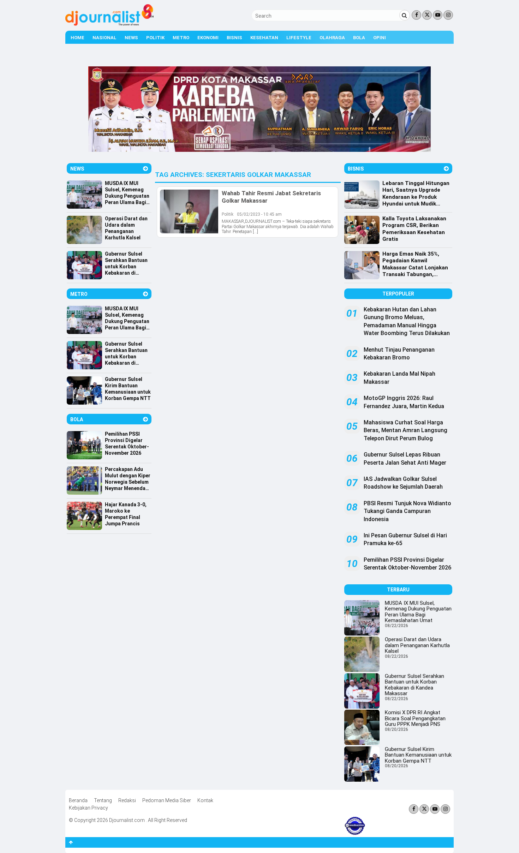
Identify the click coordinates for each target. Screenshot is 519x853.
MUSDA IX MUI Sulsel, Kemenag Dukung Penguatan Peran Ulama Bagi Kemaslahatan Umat (418, 612)
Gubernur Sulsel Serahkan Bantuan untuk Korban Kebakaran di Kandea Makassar (414, 685)
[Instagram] (448, 15)
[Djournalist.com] (109, 24)
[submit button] (404, 15)
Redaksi (127, 800)
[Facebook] (416, 15)
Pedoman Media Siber (166, 800)
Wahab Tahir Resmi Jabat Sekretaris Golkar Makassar (271, 197)
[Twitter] (427, 15)
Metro (181, 37)
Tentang (103, 800)
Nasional (105, 37)
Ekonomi (208, 37)
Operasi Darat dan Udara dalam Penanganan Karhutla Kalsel (417, 645)
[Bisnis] (446, 168)
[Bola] (145, 419)
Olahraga (332, 37)
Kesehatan (264, 37)
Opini (379, 37)
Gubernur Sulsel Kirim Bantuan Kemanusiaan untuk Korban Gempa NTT (418, 755)
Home (77, 37)
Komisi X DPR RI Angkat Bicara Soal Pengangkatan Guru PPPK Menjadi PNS (415, 718)
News (131, 37)
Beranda (78, 800)
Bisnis (234, 37)
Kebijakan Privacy (88, 808)
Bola (359, 37)
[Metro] (145, 294)
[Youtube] (437, 15)
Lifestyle (298, 37)
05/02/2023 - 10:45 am (259, 214)
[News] (145, 168)
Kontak (205, 800)
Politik (155, 37)
